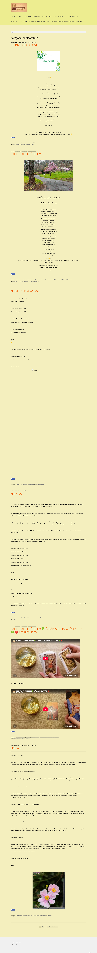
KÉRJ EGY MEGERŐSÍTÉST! (71, 16)
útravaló (42, 484)
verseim (32, 144)
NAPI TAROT (28, 16)
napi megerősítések (43, 279)
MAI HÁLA (16, 493)
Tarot (44, 737)
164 (49, 927)
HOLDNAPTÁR (36, 16)
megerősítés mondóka (34, 281)
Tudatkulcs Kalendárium (66, 279)
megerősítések (30, 279)
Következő (54, 927)
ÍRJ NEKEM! (24, 21)
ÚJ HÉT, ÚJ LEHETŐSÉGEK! (26, 154)
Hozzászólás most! (32, 42)
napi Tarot (40, 737)
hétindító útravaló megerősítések (20, 281)
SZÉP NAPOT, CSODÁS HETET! (28, 45)
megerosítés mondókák (21, 279)
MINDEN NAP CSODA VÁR (25, 290)
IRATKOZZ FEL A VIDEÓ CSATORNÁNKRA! (39, 21)
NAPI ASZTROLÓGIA (58, 16)
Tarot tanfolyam (50, 737)
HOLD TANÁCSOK (46, 16)
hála (17, 143)
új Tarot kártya (26, 738)
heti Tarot (15, 738)
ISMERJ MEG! (14, 21)
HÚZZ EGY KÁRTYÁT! (16, 16)
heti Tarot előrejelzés (20, 737)
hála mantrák (19, 144)
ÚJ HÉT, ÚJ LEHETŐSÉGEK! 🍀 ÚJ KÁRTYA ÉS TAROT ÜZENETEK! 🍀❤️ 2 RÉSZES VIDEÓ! (47, 630)
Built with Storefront (16, 945)
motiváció (20, 143)
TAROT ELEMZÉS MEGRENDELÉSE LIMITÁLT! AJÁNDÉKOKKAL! (66, 21)
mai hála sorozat (26, 144)
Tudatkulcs (24, 42)
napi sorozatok (26, 143)
